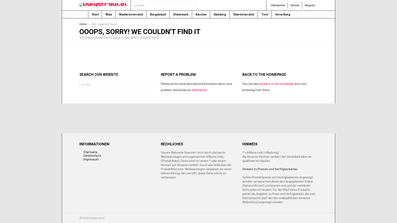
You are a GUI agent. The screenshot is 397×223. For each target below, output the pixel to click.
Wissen (295, 5)
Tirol (265, 14)
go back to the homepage (277, 83)
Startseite (90, 152)
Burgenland (158, 14)
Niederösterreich (131, 14)
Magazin (310, 5)
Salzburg (220, 14)
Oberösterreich (244, 14)
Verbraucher (278, 5)
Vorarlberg (283, 14)
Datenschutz (92, 155)
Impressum (91, 159)
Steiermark (181, 14)
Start (95, 14)
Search (191, 6)
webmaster (199, 90)
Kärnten (201, 14)
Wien (109, 14)
